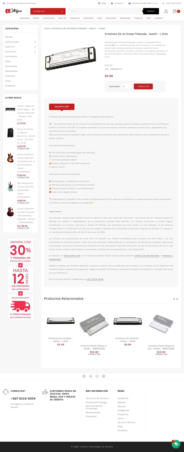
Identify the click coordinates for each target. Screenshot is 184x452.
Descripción (62, 107)
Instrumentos (49, 18)
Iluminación (88, 18)
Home (47, 28)
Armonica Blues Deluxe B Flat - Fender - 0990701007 (161, 347)
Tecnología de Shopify (101, 447)
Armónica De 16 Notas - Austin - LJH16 (61, 339)
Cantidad (114, 86)
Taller (148, 18)
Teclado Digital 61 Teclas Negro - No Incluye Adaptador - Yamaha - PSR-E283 (26, 113)
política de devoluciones (147, 256)
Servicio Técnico (127, 422)
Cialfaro (84, 447)
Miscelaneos (125, 18)
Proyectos (138, 18)
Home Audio (111, 18)
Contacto (119, 3)
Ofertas (36, 18)
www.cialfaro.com (72, 256)
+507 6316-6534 (95, 279)
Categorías (123, 410)
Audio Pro (62, 18)
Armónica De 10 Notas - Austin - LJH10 (128, 339)
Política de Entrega (96, 402)
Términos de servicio (97, 398)
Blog (104, 3)
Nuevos (121, 402)
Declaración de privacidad (94, 407)
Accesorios (74, 18)
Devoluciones (93, 412)
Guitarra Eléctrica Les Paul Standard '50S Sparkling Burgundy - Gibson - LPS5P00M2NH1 (26, 216)
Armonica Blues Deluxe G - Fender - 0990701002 (94, 347)
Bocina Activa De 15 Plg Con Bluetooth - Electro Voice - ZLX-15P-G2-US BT (26, 136)
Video (99, 18)
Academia (158, 18)
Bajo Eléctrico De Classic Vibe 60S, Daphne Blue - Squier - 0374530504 (25, 190)
